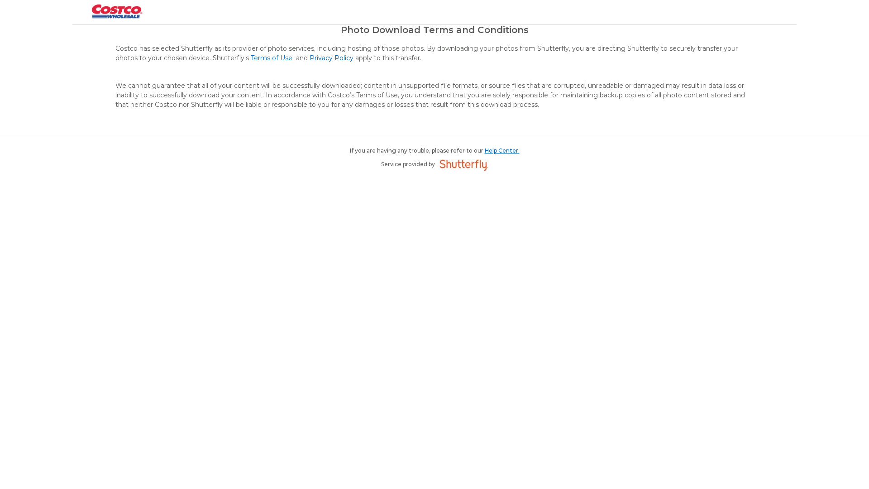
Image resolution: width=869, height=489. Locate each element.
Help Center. (502, 150)
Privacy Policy (331, 58)
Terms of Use (272, 58)
